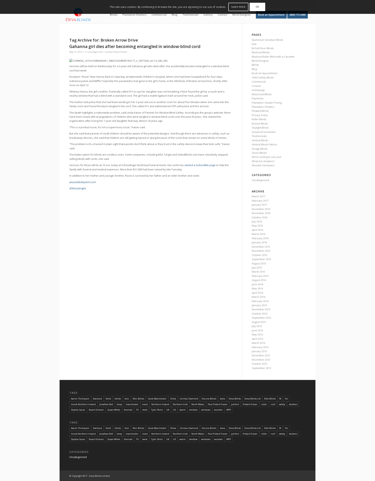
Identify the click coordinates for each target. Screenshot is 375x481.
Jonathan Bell (106, 404)
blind (108, 398)
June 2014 (257, 284)
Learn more (238, 6)
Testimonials (259, 136)
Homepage (258, 90)
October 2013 (259, 313)
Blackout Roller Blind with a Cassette (273, 56)
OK (257, 6)
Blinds (255, 65)
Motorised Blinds (262, 94)
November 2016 (261, 213)
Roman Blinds (260, 123)
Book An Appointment (264, 73)
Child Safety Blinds (263, 77)
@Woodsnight (77, 188)
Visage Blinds (260, 148)
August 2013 (259, 322)
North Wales (197, 404)
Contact (256, 86)
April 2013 (257, 339)
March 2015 (258, 271)
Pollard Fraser (250, 404)
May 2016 (257, 225)
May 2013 (257, 334)
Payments (258, 98)
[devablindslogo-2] (78, 14)
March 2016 (258, 234)
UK (167, 409)
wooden (218, 409)
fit (280, 398)
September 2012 (261, 368)
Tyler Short (157, 409)
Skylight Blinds (260, 127)
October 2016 (259, 217)
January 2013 (259, 351)
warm (182, 409)
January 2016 (259, 242)
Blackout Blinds (261, 52)
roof (273, 404)
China (173, 398)
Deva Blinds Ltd (253, 398)
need (145, 404)
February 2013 (260, 347)
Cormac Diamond (189, 398)
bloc (127, 398)
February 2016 (260, 238)
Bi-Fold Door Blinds (263, 48)
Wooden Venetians (263, 165)
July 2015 (257, 267)
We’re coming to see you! (266, 157)
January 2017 (259, 204)
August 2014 (259, 280)
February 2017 (260, 200)
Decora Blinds (209, 398)
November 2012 (261, 359)
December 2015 (261, 246)
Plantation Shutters (263, 106)
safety (282, 404)
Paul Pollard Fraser (218, 404)
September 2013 (261, 317)
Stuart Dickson (96, 409)
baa (254, 44)
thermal (128, 409)
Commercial (259, 81)
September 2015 (261, 259)
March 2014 (258, 297)
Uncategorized (95, 52)
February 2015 (260, 276)
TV (137, 409)
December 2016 (261, 209)
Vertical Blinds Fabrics (264, 144)
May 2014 (257, 288)
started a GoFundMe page (199, 165)
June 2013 (257, 330)
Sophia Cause (78, 409)
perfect (235, 404)
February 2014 (260, 301)
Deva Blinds (235, 398)
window (193, 409)
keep (119, 404)
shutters (293, 404)
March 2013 (258, 343)
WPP (228, 409)
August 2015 (259, 263)
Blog (254, 69)
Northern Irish (180, 404)
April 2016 (257, 230)
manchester (132, 404)
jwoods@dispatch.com (82, 182)
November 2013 (261, 309)
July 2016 (257, 221)
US (174, 409)
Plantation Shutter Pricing (267, 102)
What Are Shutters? (263, 161)
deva (222, 398)
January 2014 (259, 305)
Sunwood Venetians (264, 132)
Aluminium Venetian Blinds (267, 40)
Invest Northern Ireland (83, 404)
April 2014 (257, 292)
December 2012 (261, 355)
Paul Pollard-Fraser (117, 52)
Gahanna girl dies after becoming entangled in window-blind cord (134, 46)
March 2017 (258, 196)
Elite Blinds (270, 398)
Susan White (113, 409)
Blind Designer (260, 60)
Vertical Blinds (260, 140)
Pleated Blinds (260, 111)
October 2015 (259, 255)
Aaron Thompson (80, 398)
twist (144, 409)
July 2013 (257, 326)
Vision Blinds (259, 153)
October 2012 (259, 363)
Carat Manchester (157, 398)
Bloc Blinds (138, 398)
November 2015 (261, 251)
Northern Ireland (160, 404)
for (286, 398)
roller (264, 404)
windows (205, 409)
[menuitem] (113, 14)
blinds (118, 398)
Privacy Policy (260, 115)
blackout (97, 398)
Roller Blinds (259, 119)
